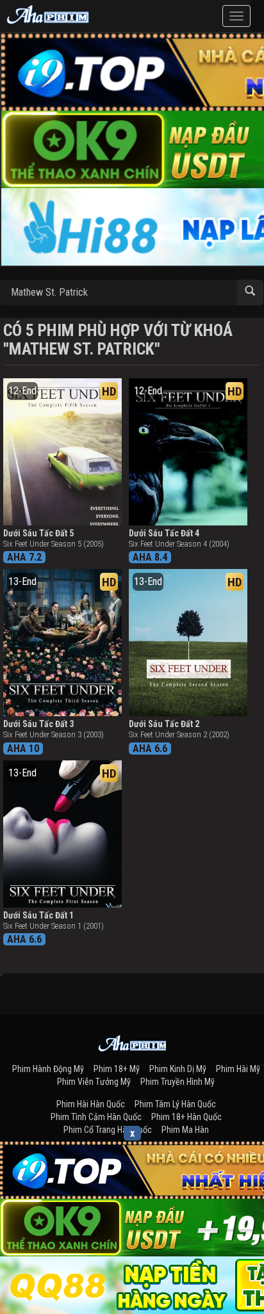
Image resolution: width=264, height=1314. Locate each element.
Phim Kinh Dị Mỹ (177, 1069)
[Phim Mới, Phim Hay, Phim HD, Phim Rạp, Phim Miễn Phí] (48, 13)
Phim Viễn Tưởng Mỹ (94, 1082)
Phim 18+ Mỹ (117, 1069)
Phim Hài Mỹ (238, 1069)
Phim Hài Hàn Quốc (90, 1104)
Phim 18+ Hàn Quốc (186, 1117)
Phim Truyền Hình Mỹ (177, 1082)
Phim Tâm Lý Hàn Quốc (175, 1104)
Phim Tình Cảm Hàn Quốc (96, 1117)
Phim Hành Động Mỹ (48, 1069)
